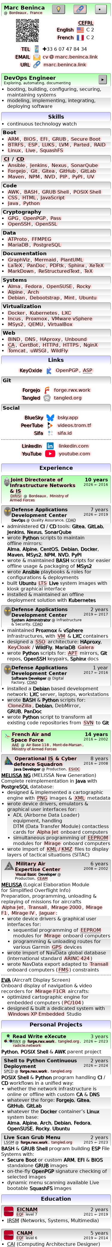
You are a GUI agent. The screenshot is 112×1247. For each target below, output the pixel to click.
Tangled (31, 398)
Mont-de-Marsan (67, 745)
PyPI (77, 177)
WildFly (59, 351)
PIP (63, 177)
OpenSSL (46, 224)
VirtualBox (60, 324)
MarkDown (20, 271)
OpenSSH (19, 224)
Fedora (33, 286)
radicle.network (27, 1045)
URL (25, 65)
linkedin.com (74, 446)
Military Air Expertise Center (37, 866)
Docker (16, 313)
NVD (50, 177)
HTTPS (71, 345)
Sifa (38, 433)
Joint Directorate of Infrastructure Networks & (43, 485)
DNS (30, 339)
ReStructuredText (59, 271)
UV (90, 177)
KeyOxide (31, 370)
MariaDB (18, 245)
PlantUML (72, 260)
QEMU (35, 324)
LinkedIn (32, 446)
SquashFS (51, 150)
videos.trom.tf (74, 425)
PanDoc (36, 265)
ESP (32, 145)
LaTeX (15, 265)
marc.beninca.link (65, 65)
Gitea (48, 171)
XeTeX (96, 265)
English (65, 30)
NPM (34, 177)
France (36, 13)
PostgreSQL (47, 245)
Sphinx (76, 265)
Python (31, 203)
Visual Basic (26, 874)
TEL (25, 49)
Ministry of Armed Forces (34, 749)
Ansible (16, 165)
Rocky (83, 286)
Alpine (15, 292)
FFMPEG (41, 239)
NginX (91, 345)
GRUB (59, 139)
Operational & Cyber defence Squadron (45, 761)
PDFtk (57, 265)
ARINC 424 (77, 958)
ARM (13, 139)
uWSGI (38, 351)
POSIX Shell (87, 192)
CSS (12, 198)
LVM (64, 145)
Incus (14, 319)
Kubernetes (43, 313)
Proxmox (36, 319)
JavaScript (53, 198)
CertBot (29, 345)
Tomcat (16, 351)
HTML (29, 198)
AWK (13, 192)
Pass (55, 218)
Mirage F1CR (50, 991)
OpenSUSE (59, 286)
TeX (88, 271)
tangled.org (68, 398)
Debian (16, 298)
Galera (86, 647)
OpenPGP (34, 218)
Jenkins (38, 165)
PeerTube (32, 425)
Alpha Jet (47, 832)
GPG (13, 218)
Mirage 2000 (66, 907)
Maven (16, 177)
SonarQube (84, 165)
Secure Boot (85, 139)
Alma (14, 286)
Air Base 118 (37, 745)
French (65, 37)
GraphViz (19, 260)
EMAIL (22, 57)
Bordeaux (17, 13)
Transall (37, 907)
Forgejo (17, 171)
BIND (14, 339)
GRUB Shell (55, 192)
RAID (99, 145)
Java (13, 203)
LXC (66, 313)
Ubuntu (87, 298)
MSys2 (15, 324)
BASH (30, 192)
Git (34, 171)
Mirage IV (23, 913)
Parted (81, 145)
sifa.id (65, 433)
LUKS (48, 145)
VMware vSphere (72, 319)
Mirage (52, 843)
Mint (69, 298)
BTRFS (15, 145)
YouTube (32, 454)
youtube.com (74, 454)
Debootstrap (44, 298)
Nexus (59, 165)
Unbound (76, 339)
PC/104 (72, 1003)
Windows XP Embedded (36, 1014)
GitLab (88, 171)
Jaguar (47, 913)
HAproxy (50, 339)
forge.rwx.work (72, 390)
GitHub (67, 171)
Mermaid (45, 260)
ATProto (17, 239)
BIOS (30, 139)
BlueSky (33, 417)
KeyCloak (19, 647)
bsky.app (68, 417)
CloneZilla (19, 706)
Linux (14, 150)
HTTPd (50, 345)
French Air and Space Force (31, 737)
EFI (43, 139)
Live (30, 150)
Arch (33, 292)
